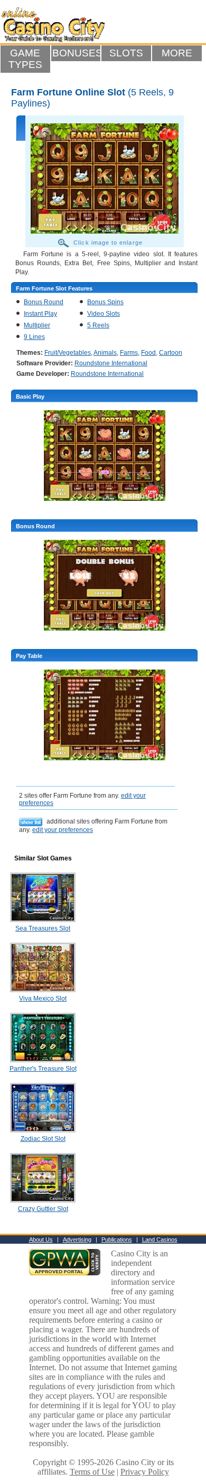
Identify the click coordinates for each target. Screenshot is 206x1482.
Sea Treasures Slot (42, 928)
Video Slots (103, 313)
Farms (129, 352)
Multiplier (37, 325)
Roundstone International (110, 363)
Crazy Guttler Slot (43, 1209)
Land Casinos (159, 1239)
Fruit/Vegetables (67, 352)
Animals (105, 352)
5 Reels (98, 325)
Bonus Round (43, 302)
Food (148, 352)
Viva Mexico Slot (43, 998)
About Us (41, 1239)
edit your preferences (62, 830)
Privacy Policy (144, 1471)
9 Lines (34, 337)
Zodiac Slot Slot (43, 1138)
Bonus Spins (105, 302)
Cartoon (170, 352)
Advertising (77, 1239)
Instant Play (40, 313)
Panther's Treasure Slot (43, 1068)
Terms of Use (92, 1471)
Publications (116, 1239)
